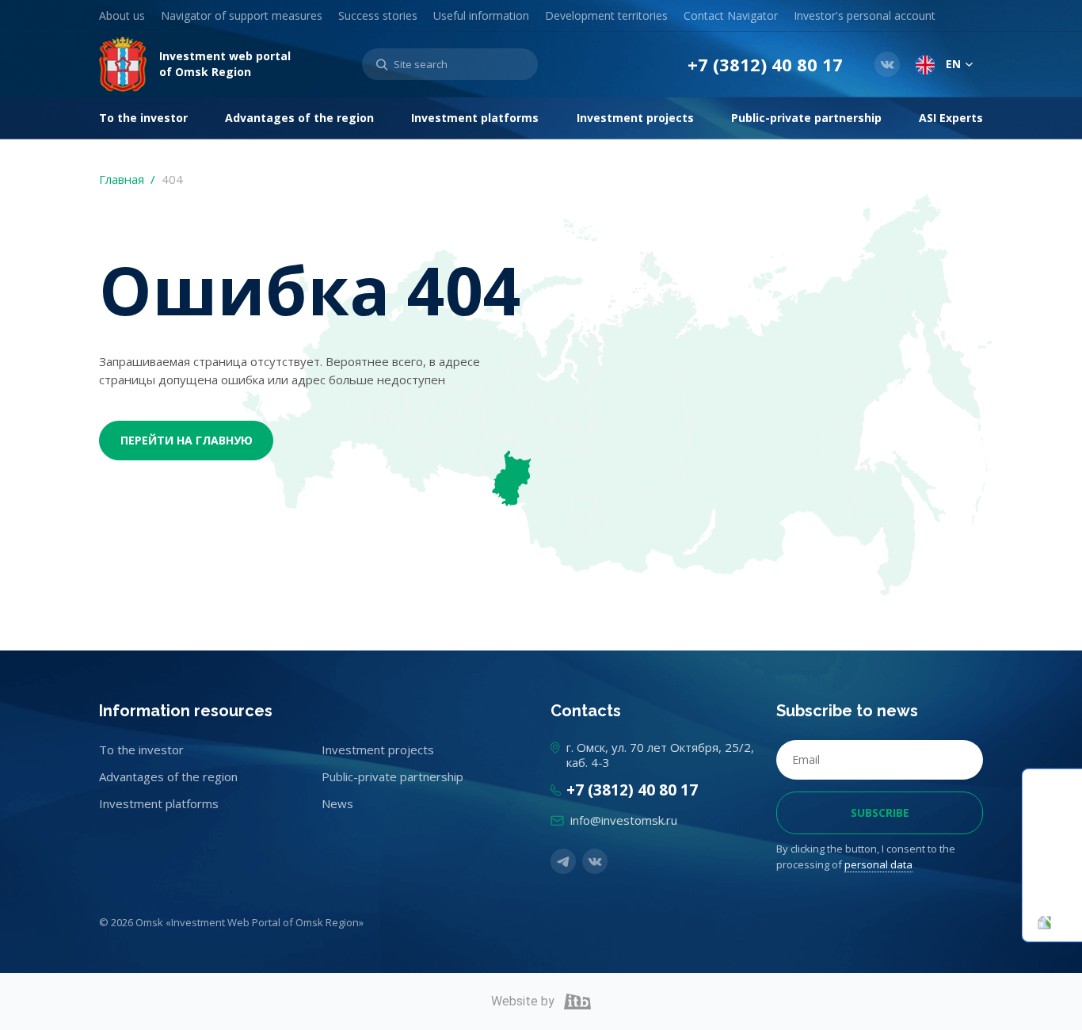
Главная (121, 179)
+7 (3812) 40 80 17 (765, 64)
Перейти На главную (186, 440)
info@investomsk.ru (623, 820)
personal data (878, 864)
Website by (522, 1001)
